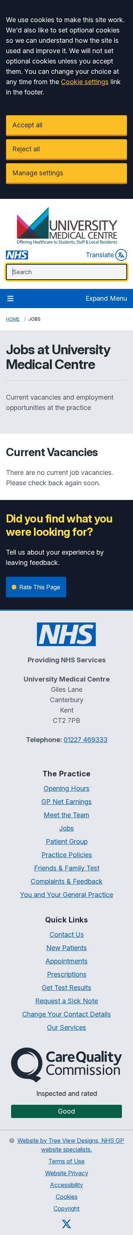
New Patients (66, 948)
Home (13, 319)
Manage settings (37, 173)
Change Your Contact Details (66, 1014)
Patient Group (67, 841)
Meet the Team (66, 815)
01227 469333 (86, 740)
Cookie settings (85, 82)
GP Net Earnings (66, 801)
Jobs (66, 828)
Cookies (67, 1196)
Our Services (66, 1027)
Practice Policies (66, 855)
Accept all (27, 125)
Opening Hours (66, 788)
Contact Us (67, 934)
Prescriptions (66, 974)
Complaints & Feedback (67, 881)
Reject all (26, 149)
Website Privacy (66, 1173)
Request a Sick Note (66, 1001)
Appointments (66, 961)
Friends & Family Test (66, 868)
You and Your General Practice (66, 894)
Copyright (66, 1208)
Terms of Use (66, 1161)
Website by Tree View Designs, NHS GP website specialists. (70, 1145)
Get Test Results (66, 987)
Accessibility (66, 1185)
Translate (100, 255)
